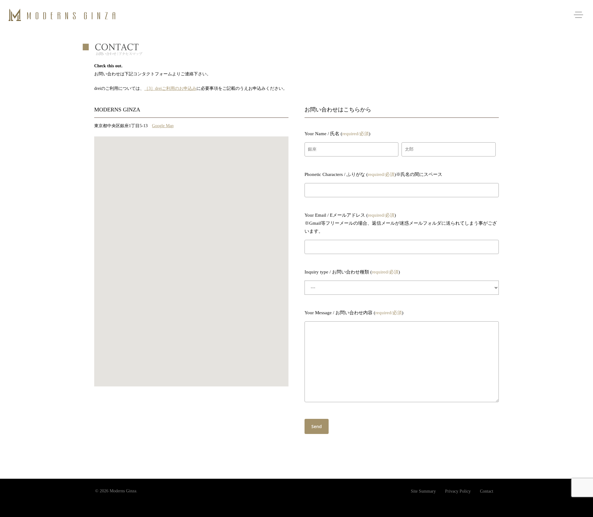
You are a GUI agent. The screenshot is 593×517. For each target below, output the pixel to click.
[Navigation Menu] (579, 15)
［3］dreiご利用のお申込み (170, 88)
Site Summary (423, 491)
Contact (486, 491)
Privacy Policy (458, 491)
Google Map (163, 125)
